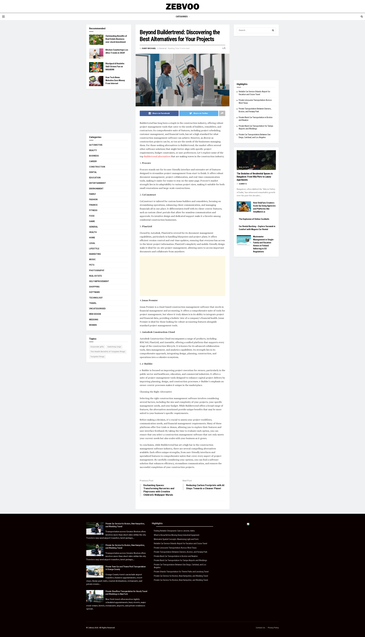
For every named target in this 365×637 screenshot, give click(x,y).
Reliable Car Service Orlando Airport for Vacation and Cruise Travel (180, 543)
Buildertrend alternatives (157, 156)
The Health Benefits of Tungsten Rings (108, 352)
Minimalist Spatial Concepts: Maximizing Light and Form (176, 539)
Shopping (94, 287)
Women (93, 325)
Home (92, 237)
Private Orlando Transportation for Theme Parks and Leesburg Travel (181, 571)
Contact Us (260, 628)
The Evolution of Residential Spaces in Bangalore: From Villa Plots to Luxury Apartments (255, 176)
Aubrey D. (243, 184)
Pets (91, 265)
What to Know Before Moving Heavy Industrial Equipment (176, 535)
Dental (93, 172)
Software (94, 292)
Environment (96, 188)
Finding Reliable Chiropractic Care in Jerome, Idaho (174, 531)
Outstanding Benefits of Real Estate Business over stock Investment (116, 39)
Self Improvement (99, 281)
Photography (96, 270)
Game (92, 221)
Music (92, 259)
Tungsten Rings (97, 357)
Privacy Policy (273, 628)
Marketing (95, 254)
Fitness (93, 210)
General (163, 48)
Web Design (95, 314)
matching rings (114, 347)
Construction (97, 167)
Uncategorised (97, 308)
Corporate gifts (97, 347)
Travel (93, 303)
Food (92, 216)
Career (93, 161)
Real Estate (95, 276)
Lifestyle (94, 248)
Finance (93, 205)
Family (92, 194)
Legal (92, 243)
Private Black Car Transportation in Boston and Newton (176, 556)
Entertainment (97, 183)
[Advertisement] (182, 276)
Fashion (93, 199)
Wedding (93, 319)
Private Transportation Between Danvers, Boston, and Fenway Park (180, 552)
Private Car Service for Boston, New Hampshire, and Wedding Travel (181, 576)
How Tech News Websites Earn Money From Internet (115, 80)
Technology (96, 298)
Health (93, 232)
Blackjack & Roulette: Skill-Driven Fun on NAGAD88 (115, 66)
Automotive (95, 145)
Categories (182, 16)
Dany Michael (149, 48)
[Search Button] (273, 30)
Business (94, 156)
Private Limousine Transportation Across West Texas (175, 548)
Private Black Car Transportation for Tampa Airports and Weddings (180, 560)
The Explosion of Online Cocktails (254, 219)
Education (95, 177)
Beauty (93, 150)
